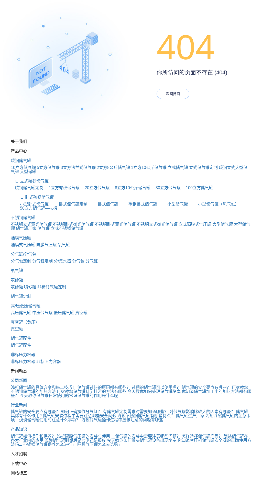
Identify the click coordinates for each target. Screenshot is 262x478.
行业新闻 (19, 405)
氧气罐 (64, 245)
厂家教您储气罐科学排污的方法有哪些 (91, 391)
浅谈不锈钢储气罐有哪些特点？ (146, 416)
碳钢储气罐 (21, 160)
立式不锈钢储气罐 (67, 228)
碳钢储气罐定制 (27, 188)
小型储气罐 (173, 204)
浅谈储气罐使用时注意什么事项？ (49, 420)
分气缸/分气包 (23, 254)
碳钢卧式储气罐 (138, 204)
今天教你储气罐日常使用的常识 (48, 395)
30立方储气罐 (166, 188)
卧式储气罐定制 (69, 204)
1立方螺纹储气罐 (62, 188)
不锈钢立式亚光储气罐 (31, 224)
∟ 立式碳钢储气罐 (30, 181)
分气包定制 (21, 261)
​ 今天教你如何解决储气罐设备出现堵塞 (141, 440)
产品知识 (19, 429)
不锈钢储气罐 (23, 217)
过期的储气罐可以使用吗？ (156, 387)
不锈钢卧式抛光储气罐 (73, 224)
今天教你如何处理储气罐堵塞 (154, 391)
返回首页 (173, 94)
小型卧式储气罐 (30, 204)
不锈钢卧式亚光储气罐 (115, 224)
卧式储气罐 (103, 204)
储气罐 (43, 228)
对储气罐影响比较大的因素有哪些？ (202, 411)
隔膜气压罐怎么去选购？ (99, 444)
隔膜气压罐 (21, 238)
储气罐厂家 (26, 228)
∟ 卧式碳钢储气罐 (32, 197)
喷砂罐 (17, 280)
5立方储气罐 (48, 167)
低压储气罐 (64, 313)
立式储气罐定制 (203, 167)
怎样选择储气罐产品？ (202, 436)
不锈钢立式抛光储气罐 (157, 224)
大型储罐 (28, 171)
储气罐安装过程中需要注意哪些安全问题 (79, 416)
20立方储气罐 (95, 188)
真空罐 (81, 313)
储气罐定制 (21, 296)
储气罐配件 (21, 338)
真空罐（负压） (25, 322)
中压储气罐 (42, 313)
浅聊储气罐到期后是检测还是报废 (75, 440)
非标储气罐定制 (51, 287)
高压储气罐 (21, 313)
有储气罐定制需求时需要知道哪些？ (135, 411)
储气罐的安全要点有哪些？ (206, 387)
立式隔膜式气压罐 (195, 224)
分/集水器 (62, 261)
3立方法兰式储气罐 (78, 167)
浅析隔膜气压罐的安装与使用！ (85, 436)
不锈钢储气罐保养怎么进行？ (49, 444)
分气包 (78, 261)
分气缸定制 (42, 261)
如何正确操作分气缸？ (81, 411)
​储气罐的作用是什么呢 (97, 395)
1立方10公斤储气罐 (149, 167)
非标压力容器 (23, 354)
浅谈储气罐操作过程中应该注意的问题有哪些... (123, 420)
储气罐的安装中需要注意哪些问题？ (148, 436)
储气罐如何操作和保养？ (33, 436)
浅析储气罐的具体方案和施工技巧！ (43, 387)
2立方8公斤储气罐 (113, 167)
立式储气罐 (178, 167)
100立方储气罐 (197, 188)
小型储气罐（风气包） (214, 204)
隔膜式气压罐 (23, 245)
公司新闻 (19, 380)
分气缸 (91, 261)
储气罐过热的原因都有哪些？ (103, 387)
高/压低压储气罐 (25, 306)
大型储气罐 (222, 224)
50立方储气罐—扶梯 (34, 208)
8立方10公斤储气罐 (130, 188)
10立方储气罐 (23, 167)
